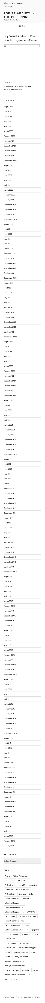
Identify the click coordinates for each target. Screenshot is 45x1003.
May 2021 (7, 415)
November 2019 (10, 503)
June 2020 (8, 469)
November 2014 (10, 782)
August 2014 (8, 797)
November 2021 (10, 385)
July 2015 (7, 743)
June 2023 (8, 292)
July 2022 (7, 346)
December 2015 (10, 718)
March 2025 (8, 190)
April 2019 (7, 537)
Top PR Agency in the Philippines (19, 15)
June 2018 (8, 586)
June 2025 (8, 175)
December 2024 (10, 204)
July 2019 (7, 522)
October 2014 (9, 787)
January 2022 (9, 376)
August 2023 (8, 283)
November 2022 (10, 327)
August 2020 (8, 459)
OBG (27, 925)
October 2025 (9, 155)
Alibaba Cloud (23, 880)
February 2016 (9, 708)
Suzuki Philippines (12, 970)
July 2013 (7, 821)
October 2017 (9, 625)
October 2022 (9, 332)
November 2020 (10, 444)
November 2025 (10, 150)
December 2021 (10, 380)
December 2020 (10, 439)
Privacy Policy (9, 997)
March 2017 (8, 650)
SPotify (8, 956)
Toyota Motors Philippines (15, 974)
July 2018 (7, 581)
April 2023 (7, 302)
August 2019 (8, 518)
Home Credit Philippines (14, 920)
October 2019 (9, 508)
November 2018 (10, 562)
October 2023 (9, 273)
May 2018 (7, 591)
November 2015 (10, 723)
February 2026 (9, 136)
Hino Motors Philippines (27, 916)
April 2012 (7, 831)
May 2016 (7, 694)
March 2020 (8, 483)
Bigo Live (22, 894)
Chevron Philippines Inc (14, 907)
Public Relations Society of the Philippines (21, 947)
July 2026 (7, 111)
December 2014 (10, 777)
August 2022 (8, 341)
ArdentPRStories (22, 889)
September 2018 (10, 571)
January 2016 (9, 713)
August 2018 (8, 576)
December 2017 (10, 615)
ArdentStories (10, 894)
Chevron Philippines (13, 902)
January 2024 (9, 258)
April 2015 (7, 757)
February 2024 (9, 253)
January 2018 (9, 611)
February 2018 (9, 606)
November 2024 (10, 209)
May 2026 (7, 121)
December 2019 (10, 498)
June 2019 (8, 527)
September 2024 (10, 219)
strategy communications (15, 965)
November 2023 (10, 268)
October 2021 (9, 390)
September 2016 (10, 674)
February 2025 (9, 194)
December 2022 (10, 322)
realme (7, 952)
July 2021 (7, 405)
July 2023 (7, 287)
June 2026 (8, 116)
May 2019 (7, 532)
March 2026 (8, 131)
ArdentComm (10, 885)
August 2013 (8, 816)
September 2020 (10, 454)
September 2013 (10, 811)
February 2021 (9, 429)
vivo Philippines (11, 979)
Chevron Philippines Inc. (14, 911)
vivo (29, 974)
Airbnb (7, 876)
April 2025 (7, 185)
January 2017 (9, 659)
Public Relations (11, 938)
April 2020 (7, 478)
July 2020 (7, 464)
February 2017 (9, 655)
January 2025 (9, 199)
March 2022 (8, 366)
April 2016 (7, 699)
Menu (23, 26)
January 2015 (9, 772)
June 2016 (8, 689)
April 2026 (7, 126)
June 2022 (8, 351)
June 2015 (8, 748)
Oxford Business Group (14, 929)
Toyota (35, 970)
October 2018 (9, 566)
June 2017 (8, 640)
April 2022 (7, 361)
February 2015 (9, 767)
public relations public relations (17, 943)
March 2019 (8, 542)
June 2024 (8, 234)
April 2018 (7, 596)
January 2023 (9, 317)
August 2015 (8, 738)
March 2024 (8, 248)
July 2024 (7, 229)
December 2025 (10, 145)
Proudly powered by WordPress (28, 997)
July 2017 (7, 635)
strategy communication (14, 961)
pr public (35, 929)
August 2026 (8, 106)
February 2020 (9, 488)
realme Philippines (20, 952)
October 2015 (9, 728)
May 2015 (7, 753)
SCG (33, 952)
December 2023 (10, 263)
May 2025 (7, 180)
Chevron (25, 898)
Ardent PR (9, 889)
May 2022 (7, 356)
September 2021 (10, 395)
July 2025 (7, 170)
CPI (6, 916)
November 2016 (10, 664)
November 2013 (10, 806)
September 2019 (10, 513)
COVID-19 (31, 911)
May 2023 (7, 297)
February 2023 (9, 312)
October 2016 (9, 669)
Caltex (31, 894)
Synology (26, 970)
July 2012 (7, 826)
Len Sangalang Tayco (13, 925)
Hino (13, 916)
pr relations (26, 934)
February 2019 (9, 547)
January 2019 (9, 552)
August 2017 (8, 630)
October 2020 (9, 449)
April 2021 (7, 420)
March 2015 (8, 762)
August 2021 (8, 400)
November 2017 (10, 620)
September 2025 (10, 160)
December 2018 (10, 557)
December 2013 (10, 801)
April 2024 (7, 243)
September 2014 (10, 792)
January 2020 (9, 493)
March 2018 (8, 601)
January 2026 (9, 141)
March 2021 (8, 425)
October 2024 (9, 214)
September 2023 (10, 278)
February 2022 (9, 371)
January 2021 (9, 434)
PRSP (35, 934)
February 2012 (9, 841)
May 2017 (7, 645)
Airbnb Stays (10, 880)
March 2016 (8, 704)
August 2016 (8, 679)
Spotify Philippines (21, 956)
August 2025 (8, 165)
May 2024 (7, 238)
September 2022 (10, 336)
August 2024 (8, 224)
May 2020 (7, 473)
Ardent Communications (28, 885)
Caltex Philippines (12, 898)
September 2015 (10, 733)
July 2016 (7, 684)
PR (28, 929)
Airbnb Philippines (20, 876)
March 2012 (8, 836)
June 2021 (8, 410)
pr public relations (12, 934)
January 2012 (9, 845)
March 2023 (8, 307)
